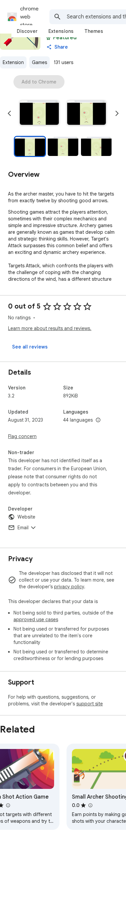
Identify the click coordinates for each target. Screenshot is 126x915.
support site (89, 704)
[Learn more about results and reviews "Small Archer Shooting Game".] (90, 805)
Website (26, 517)
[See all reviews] (30, 347)
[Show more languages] (98, 420)
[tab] (27, 31)
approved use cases (35, 619)
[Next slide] (117, 113)
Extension (13, 62)
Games (39, 62)
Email (23, 528)
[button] (39, 113)
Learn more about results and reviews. (49, 328)
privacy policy (69, 587)
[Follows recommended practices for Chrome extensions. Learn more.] (48, 38)
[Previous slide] (9, 113)
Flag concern (22, 436)
